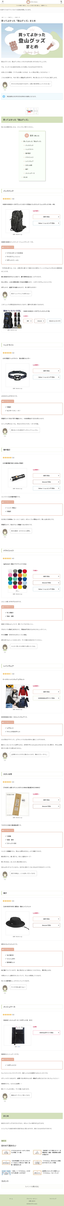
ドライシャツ (29, 157)
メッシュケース (30, 173)
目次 (31, 135)
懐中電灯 (28, 153)
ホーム (11, 1198)
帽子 (26, 169)
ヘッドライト (29, 149)
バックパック (29, 145)
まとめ (25, 177)
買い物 (4, 1140)
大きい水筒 (28, 165)
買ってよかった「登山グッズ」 (32, 141)
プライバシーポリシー (32, 1198)
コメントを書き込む (32, 1186)
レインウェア (29, 161)
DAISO (19, 1046)
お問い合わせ (32, 1201)
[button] (59, 601)
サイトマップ (53, 1198)
